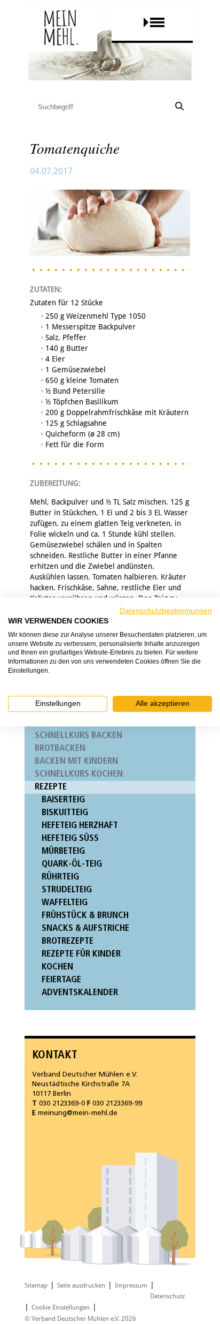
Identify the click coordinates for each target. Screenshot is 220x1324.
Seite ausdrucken (81, 1285)
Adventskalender (80, 992)
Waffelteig (65, 902)
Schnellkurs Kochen (79, 774)
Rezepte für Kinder (81, 954)
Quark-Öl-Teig (72, 864)
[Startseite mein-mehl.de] (61, 37)
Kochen (57, 967)
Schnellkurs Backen (78, 735)
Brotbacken (60, 748)
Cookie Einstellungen (61, 1307)
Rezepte (51, 787)
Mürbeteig (63, 851)
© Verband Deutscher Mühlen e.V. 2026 (80, 1318)
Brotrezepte (67, 941)
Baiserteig (63, 799)
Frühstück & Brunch (85, 915)
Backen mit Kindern (76, 761)
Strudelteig (67, 889)
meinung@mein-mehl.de (77, 1113)
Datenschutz (167, 1296)
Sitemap (36, 1285)
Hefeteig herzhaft (80, 825)
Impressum (131, 1285)
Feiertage (61, 979)
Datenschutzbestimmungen (166, 611)
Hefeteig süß (70, 838)
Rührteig (60, 877)
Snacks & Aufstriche (85, 928)
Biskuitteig (65, 812)
